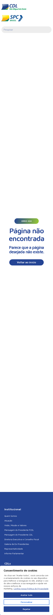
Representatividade (13, 548)
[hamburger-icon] (47, 7)
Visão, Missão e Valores (15, 525)
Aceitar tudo (26, 595)
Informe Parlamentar (14, 553)
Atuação (8, 520)
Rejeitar (26, 609)
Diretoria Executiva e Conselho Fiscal (21, 539)
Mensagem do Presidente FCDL (19, 530)
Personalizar (26, 602)
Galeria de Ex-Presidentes (16, 544)
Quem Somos (10, 516)
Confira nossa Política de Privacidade (31, 588)
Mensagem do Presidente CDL (18, 534)
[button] (26, 221)
